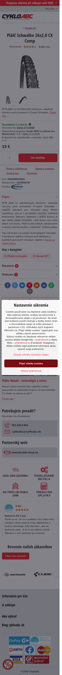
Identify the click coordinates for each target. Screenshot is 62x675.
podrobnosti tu (43, 339)
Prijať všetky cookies (31, 363)
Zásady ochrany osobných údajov (31, 354)
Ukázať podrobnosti (31, 371)
